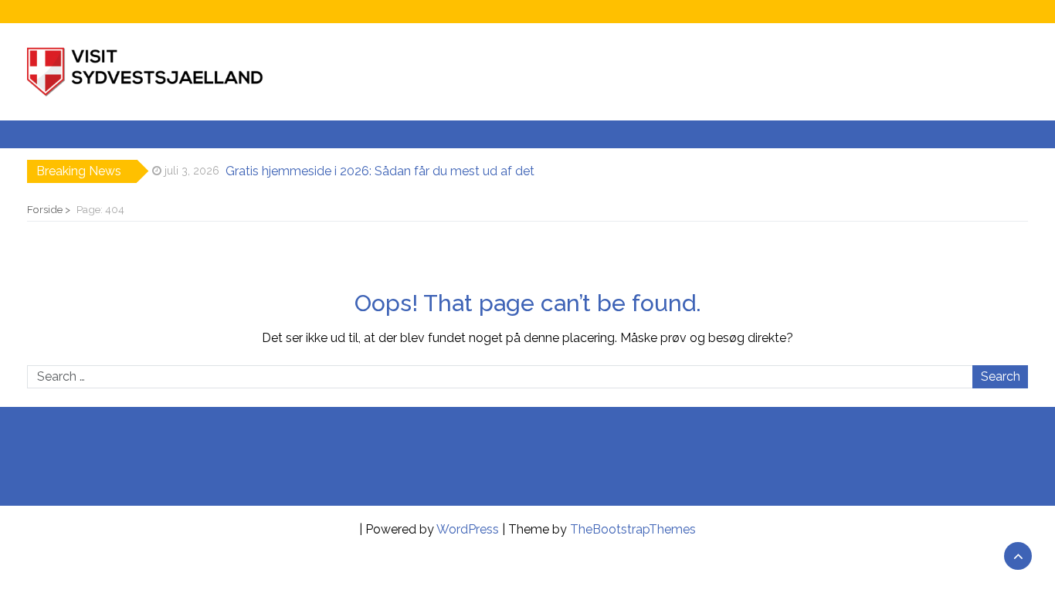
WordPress (467, 529)
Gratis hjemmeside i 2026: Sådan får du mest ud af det (380, 171)
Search (1000, 376)
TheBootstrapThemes (633, 529)
